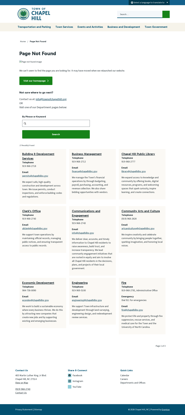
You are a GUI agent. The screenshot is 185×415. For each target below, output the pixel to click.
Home (23, 41)
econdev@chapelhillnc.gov (35, 300)
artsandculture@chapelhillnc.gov (137, 228)
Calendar (124, 375)
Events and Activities (90, 26)
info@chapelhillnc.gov (83, 233)
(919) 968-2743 (22, 389)
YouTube (77, 387)
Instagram (78, 381)
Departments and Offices (132, 382)
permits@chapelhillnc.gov (35, 176)
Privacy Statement (24, 409)
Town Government (156, 26)
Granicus (166, 409)
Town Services (64, 26)
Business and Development (124, 26)
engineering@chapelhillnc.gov (87, 300)
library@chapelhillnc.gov (133, 171)
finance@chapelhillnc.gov (84, 171)
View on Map (21, 382)
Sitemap (38, 409)
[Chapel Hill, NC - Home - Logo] (34, 14)
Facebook (77, 375)
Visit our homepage (34, 80)
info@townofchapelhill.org (51, 99)
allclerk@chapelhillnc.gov (34, 228)
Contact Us (21, 393)
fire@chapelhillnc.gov (132, 310)
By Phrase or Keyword (34, 116)
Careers (124, 379)
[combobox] (149, 2)
